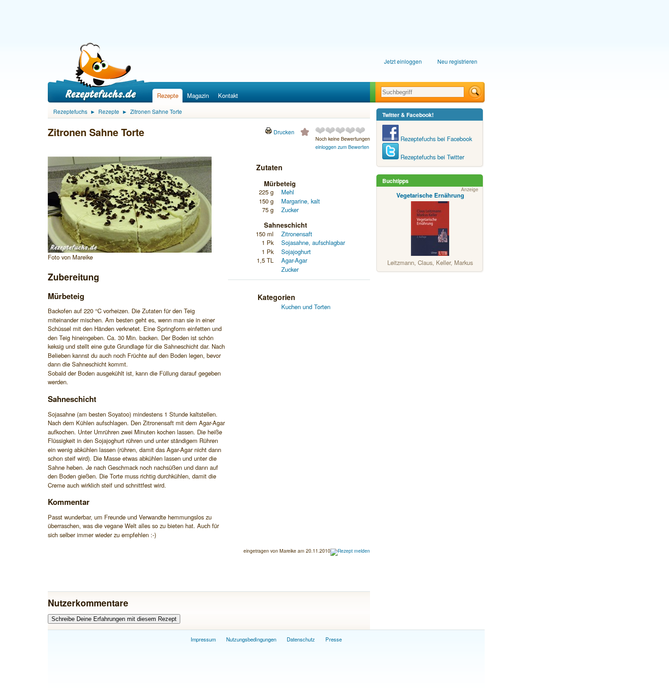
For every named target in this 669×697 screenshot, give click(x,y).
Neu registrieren (457, 61)
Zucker (290, 209)
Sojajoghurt (296, 251)
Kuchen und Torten (305, 306)
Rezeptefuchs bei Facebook (435, 138)
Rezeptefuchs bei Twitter (431, 157)
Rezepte (167, 95)
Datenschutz (301, 639)
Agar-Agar (294, 260)
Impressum (203, 639)
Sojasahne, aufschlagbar (313, 242)
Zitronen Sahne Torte (156, 111)
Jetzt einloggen (403, 61)
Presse (333, 639)
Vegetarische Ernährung (430, 195)
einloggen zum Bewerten (342, 146)
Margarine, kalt (300, 201)
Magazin (198, 95)
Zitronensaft (296, 233)
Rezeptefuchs (70, 111)
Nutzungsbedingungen (251, 639)
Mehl (287, 192)
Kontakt (228, 95)
